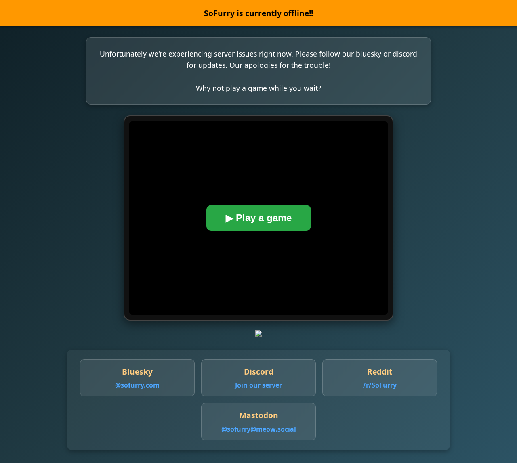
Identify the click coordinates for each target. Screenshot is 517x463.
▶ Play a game (259, 217)
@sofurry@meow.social (258, 429)
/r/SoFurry (380, 385)
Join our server (258, 385)
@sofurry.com (137, 385)
